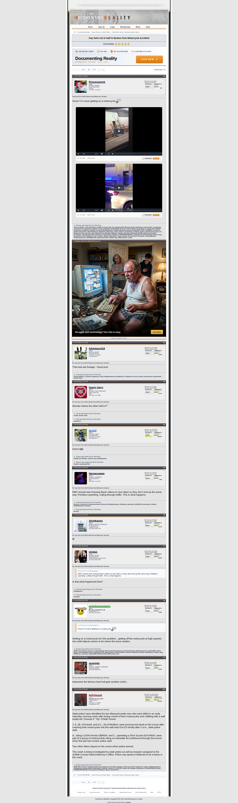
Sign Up (101, 27)
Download (152, 158)
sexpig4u (94, 663)
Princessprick (97, 82)
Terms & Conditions (110, 792)
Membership (125, 27)
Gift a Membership (140, 792)
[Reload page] (74, 32)
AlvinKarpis (96, 520)
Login (112, 27)
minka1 (93, 552)
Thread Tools (158, 69)
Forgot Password (94, 792)
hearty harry (96, 387)
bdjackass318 (97, 348)
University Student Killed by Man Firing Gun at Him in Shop (128, 788)
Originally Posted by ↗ (88, 571)
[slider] (136, 210)
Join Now (147, 59)
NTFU (159, 792)
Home (90, 27)
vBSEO (128, 802)
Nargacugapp (96, 473)
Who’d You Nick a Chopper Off (101, 788)
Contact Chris (81, 792)
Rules (138, 27)
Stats (148, 27)
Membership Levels (125, 792)
